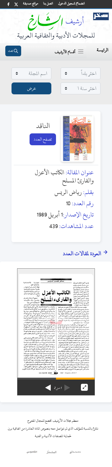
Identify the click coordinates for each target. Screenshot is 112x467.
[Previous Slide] (67, 385)
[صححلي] (75, 453)
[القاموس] (32, 453)
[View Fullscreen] (84, 387)
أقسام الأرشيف (65, 52)
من (57, 388)
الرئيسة (102, 50)
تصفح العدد (43, 139)
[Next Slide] (48, 385)
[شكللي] (51, 453)
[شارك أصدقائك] (8, 4)
